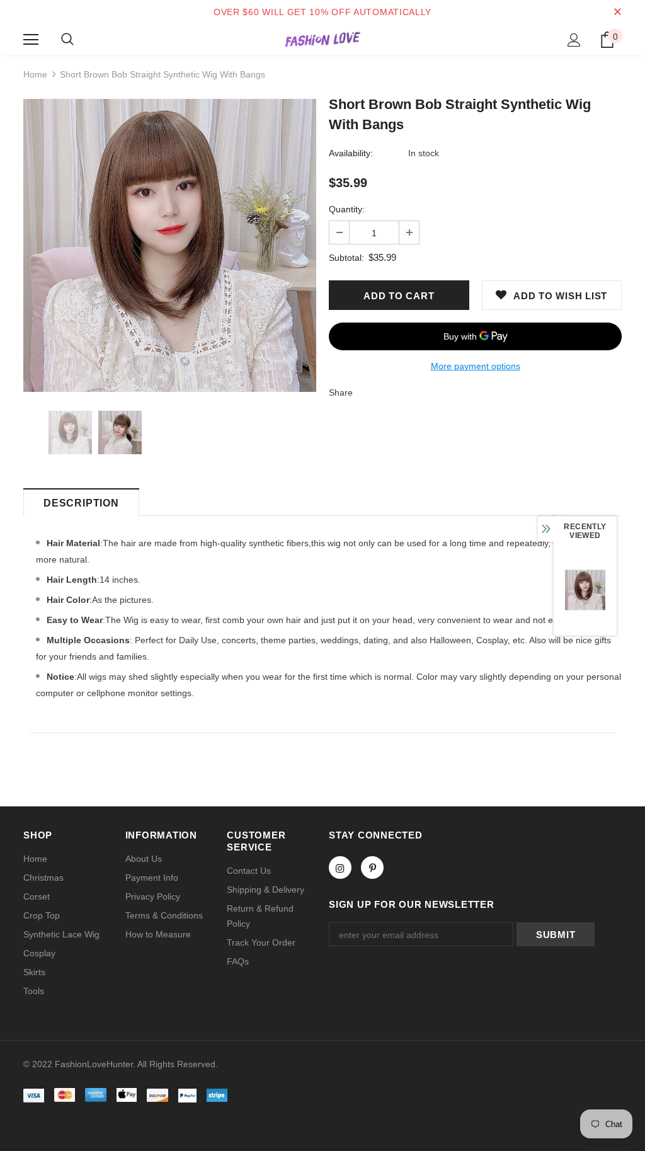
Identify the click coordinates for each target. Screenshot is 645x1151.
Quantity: (347, 209)
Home (35, 74)
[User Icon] (574, 40)
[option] (169, 245)
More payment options (475, 366)
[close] (617, 12)
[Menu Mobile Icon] (30, 39)
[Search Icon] (67, 39)
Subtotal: (346, 258)
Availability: (351, 153)
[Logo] (322, 39)
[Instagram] (340, 867)
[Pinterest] (372, 867)
